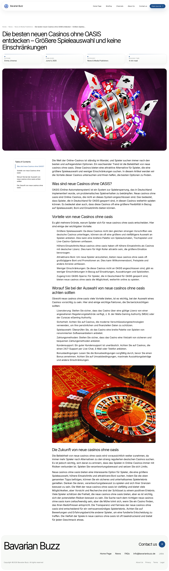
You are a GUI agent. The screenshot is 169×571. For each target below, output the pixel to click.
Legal (162, 562)
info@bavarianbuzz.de (144, 553)
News (11, 27)
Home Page (106, 553)
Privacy (148, 562)
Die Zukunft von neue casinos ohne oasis (30, 186)
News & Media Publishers (24, 27)
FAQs (127, 553)
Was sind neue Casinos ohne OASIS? (30, 166)
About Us (139, 562)
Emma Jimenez (10, 61)
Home (4, 27)
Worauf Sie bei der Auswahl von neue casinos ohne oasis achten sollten (29, 179)
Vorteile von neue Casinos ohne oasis (28, 172)
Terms (155, 562)
